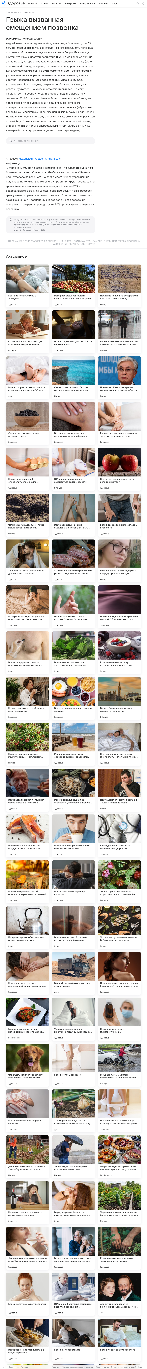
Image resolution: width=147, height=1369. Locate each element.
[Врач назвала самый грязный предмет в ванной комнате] (73, 927)
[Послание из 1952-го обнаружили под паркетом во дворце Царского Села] (119, 286)
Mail (4, 1367)
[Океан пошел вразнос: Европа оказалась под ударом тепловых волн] (73, 377)
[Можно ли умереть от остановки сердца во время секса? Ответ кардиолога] (27, 377)
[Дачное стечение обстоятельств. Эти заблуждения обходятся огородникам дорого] (27, 1156)
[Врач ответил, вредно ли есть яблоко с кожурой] (119, 469)
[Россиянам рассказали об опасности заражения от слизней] (27, 881)
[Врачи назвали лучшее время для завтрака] (73, 698)
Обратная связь (102, 1367)
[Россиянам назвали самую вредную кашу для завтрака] (119, 652)
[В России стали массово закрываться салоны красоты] (73, 469)
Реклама (24, 1367)
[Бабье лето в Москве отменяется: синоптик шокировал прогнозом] (119, 331)
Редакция (56, 1367)
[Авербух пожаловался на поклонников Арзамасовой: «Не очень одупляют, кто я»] (119, 1294)
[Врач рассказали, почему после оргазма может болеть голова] (27, 606)
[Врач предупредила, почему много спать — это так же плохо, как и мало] (119, 744)
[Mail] (4, 3)
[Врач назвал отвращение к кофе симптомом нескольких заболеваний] (73, 835)
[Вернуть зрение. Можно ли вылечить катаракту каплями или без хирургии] (73, 1202)
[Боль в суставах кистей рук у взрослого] (27, 1110)
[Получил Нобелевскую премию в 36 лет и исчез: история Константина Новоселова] (119, 790)
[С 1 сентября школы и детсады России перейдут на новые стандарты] (27, 331)
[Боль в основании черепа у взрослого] (73, 881)
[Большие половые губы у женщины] (27, 286)
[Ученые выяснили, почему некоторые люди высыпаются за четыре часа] (73, 1019)
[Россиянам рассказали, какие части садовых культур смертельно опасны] (119, 1248)
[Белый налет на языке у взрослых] (27, 1294)
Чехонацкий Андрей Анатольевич (40, 158)
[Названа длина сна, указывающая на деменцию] (73, 331)
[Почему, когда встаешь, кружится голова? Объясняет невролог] (119, 606)
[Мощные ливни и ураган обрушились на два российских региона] (119, 1065)
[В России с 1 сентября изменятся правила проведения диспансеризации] (73, 1294)
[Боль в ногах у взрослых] (73, 1065)
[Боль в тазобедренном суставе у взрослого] (119, 515)
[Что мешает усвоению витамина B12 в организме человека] (119, 927)
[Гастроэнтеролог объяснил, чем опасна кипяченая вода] (27, 927)
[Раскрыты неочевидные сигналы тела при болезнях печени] (119, 423)
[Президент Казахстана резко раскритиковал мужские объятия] (119, 377)
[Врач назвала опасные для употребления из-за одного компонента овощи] (73, 652)
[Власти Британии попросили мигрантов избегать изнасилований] (119, 698)
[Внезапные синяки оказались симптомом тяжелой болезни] (73, 423)
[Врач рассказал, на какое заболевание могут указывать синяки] (73, 515)
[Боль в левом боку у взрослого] (119, 1340)
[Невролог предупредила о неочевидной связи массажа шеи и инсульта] (27, 973)
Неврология (28, 12)
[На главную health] (15, 3)
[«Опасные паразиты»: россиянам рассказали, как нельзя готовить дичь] (73, 560)
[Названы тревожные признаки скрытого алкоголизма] (27, 1202)
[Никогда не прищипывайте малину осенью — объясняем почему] (27, 744)
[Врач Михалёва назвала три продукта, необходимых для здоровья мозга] (27, 835)
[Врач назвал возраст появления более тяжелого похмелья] (27, 790)
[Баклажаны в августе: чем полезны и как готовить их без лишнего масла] (27, 1019)
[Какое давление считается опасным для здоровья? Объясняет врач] (119, 835)
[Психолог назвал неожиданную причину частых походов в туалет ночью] (119, 1110)
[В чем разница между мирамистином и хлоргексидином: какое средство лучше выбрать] (119, 1019)
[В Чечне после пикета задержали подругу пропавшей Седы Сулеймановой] (119, 560)
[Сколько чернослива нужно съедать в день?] (27, 423)
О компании (14, 1367)
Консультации (12, 12)
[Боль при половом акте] (73, 1340)
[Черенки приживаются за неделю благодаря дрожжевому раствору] (119, 1202)
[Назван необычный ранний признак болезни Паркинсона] (73, 606)
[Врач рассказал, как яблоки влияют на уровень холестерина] (73, 286)
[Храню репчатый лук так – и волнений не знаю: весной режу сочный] (73, 1110)
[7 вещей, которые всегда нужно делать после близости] (27, 560)
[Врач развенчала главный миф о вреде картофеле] (27, 1340)
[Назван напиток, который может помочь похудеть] (27, 698)
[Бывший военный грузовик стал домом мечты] (73, 973)
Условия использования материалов (77, 1367)
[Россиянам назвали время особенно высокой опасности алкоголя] (73, 744)
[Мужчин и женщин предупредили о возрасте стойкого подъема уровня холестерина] (73, 1248)
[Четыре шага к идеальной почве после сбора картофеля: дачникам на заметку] (27, 515)
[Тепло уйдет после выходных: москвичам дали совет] (73, 1156)
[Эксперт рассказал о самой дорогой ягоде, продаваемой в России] (119, 881)
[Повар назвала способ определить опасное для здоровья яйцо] (27, 469)
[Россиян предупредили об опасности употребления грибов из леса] (73, 790)
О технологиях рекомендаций (123, 1367)
